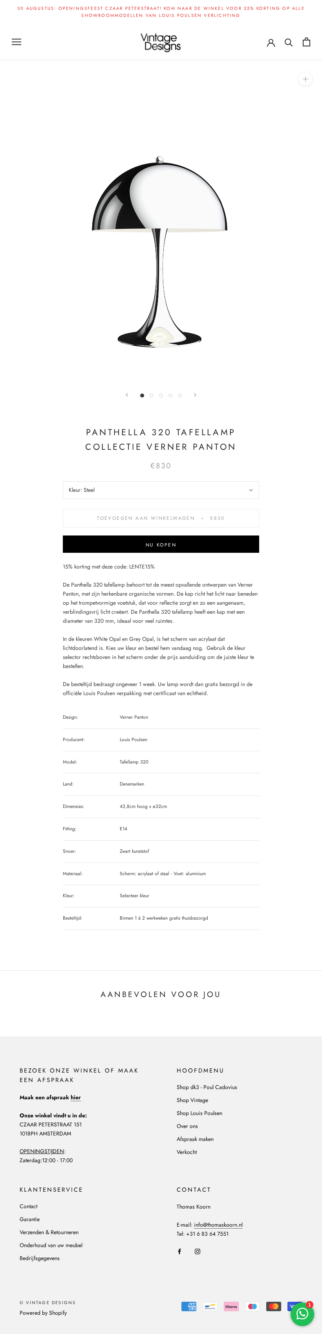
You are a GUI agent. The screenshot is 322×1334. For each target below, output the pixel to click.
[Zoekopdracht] (289, 42)
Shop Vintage (192, 1100)
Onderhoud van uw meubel (51, 1245)
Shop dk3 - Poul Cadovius (207, 1087)
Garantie (30, 1219)
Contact (28, 1206)
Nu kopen (161, 544)
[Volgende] (195, 395)
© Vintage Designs (48, 1302)
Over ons (187, 1126)
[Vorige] (127, 395)
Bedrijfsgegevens (40, 1258)
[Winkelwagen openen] (306, 41)
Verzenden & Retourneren (49, 1232)
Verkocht (187, 1152)
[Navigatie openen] (16, 42)
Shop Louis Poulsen (199, 1113)
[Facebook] (179, 1250)
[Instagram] (197, 1250)
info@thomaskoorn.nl (218, 1225)
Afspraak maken (195, 1139)
